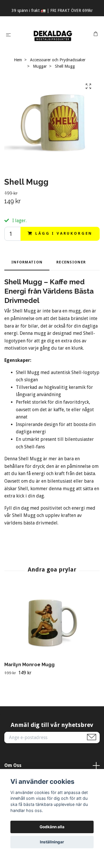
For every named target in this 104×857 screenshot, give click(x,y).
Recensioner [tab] (71, 262)
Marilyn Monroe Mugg (29, 664)
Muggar (40, 66)
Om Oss (12, 765)
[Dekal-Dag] (53, 34)
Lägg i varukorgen (63, 233)
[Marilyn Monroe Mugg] (52, 623)
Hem (18, 60)
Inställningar (52, 842)
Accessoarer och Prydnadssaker (58, 60)
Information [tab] (26, 262)
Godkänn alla (52, 826)
